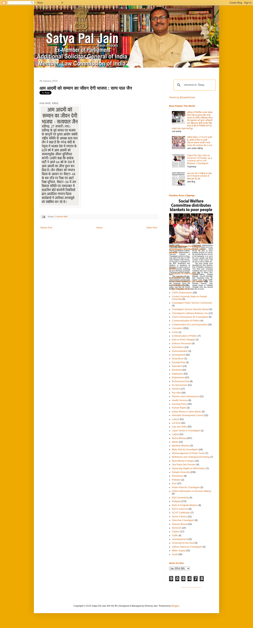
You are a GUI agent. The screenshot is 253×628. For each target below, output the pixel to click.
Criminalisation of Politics (184, 336)
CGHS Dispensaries (182, 292)
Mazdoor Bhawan (181, 445)
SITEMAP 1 (183, 587)
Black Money (178, 285)
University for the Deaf (183, 543)
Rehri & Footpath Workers (185, 505)
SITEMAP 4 (193, 587)
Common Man (61, 216)
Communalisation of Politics (186, 320)
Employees (177, 373)
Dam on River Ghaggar (183, 339)
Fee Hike (176, 392)
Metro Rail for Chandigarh (185, 449)
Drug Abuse (178, 358)
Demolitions (178, 347)
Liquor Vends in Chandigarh (186, 430)
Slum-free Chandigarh (183, 520)
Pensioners (177, 476)
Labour (175, 419)
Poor (174, 483)
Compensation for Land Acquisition (189, 324)
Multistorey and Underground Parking (191, 457)
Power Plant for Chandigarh (186, 487)
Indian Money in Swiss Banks (186, 411)
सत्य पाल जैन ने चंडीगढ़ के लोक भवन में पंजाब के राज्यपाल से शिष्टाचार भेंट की (199, 176)
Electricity (177, 370)
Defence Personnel (181, 343)
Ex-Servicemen (179, 385)
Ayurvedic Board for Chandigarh (188, 281)
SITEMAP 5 (196, 587)
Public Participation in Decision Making (191, 491)
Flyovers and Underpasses (185, 396)
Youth (175, 554)
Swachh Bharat (179, 524)
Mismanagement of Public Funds (188, 453)
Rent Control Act (180, 509)
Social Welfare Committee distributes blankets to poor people (186, 249)
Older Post (152, 227)
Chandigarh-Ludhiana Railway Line (190, 313)
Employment (178, 377)
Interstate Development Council (188, 415)
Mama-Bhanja (179, 438)
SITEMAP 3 (189, 587)
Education (177, 366)
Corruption (177, 328)
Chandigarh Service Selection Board (190, 309)
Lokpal (175, 434)
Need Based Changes (183, 461)
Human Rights (179, 407)
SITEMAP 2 (186, 587)
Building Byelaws (180, 289)
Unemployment (179, 539)
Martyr (175, 442)
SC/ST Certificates (181, 512)
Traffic (175, 535)
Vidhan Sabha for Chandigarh (187, 547)
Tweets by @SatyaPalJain (182, 97)
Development (178, 355)
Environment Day (180, 381)
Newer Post (46, 227)
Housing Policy (179, 404)
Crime (175, 332)
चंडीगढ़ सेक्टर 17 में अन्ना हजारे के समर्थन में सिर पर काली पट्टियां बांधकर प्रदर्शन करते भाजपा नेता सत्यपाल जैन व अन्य (199, 141)
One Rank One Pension (184, 464)
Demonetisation (180, 351)
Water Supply (178, 550)
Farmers (176, 389)
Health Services (180, 400)
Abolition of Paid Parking (184, 273)
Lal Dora (176, 423)
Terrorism (176, 528)
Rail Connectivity (180, 497)
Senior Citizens (179, 516)
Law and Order (179, 426)
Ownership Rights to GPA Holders (189, 468)
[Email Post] (43, 216)
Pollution (176, 480)
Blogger (175, 606)
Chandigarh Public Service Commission (192, 303)
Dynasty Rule (178, 362)
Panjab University (181, 472)
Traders (176, 531)
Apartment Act (179, 277)
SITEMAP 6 (199, 587)
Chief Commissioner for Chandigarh (190, 317)
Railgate (176, 501)
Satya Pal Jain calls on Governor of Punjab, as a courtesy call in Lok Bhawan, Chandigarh (199, 159)
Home (99, 227)
